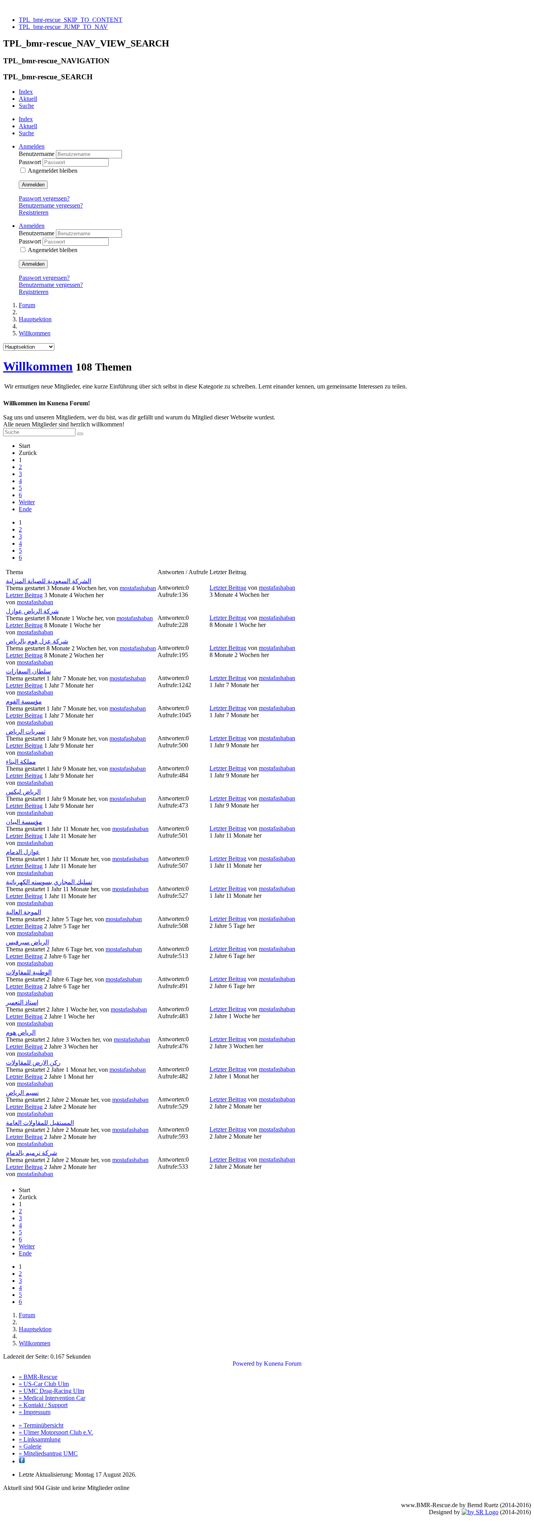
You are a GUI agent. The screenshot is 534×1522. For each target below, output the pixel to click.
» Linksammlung (40, 1439)
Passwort (31, 162)
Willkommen (38, 366)
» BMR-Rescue (38, 1376)
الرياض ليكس (23, 791)
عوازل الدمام (23, 852)
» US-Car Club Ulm (44, 1384)
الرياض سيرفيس (27, 942)
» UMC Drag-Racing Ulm (51, 1391)
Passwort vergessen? (44, 198)
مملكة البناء (21, 761)
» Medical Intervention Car (52, 1398)
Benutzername (37, 153)
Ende (25, 509)
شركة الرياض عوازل (32, 611)
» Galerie (30, 1446)
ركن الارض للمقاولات (33, 1062)
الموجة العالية (23, 912)
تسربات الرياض (25, 731)
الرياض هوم (21, 1032)
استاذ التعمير (22, 1002)
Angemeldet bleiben (52, 170)
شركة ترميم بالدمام (31, 1153)
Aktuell (28, 98)
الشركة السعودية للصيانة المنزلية (48, 581)
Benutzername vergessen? (51, 205)
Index (26, 91)
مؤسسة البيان (24, 821)
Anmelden (33, 185)
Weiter (27, 502)
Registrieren (33, 212)
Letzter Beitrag (24, 595)
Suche (26, 105)
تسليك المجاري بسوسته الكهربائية (49, 882)
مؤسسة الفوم (24, 701)
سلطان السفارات (28, 671)
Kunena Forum (282, 1363)
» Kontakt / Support (43, 1405)
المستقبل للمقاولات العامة (40, 1122)
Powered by (247, 1363)
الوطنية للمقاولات (29, 972)
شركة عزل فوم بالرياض (37, 641)
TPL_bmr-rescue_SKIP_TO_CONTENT (70, 19)
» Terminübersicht (41, 1425)
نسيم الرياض (22, 1092)
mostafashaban (138, 588)
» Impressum (34, 1412)
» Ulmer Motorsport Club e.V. (56, 1432)
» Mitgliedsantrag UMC (48, 1453)
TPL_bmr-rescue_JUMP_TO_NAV (63, 26)
